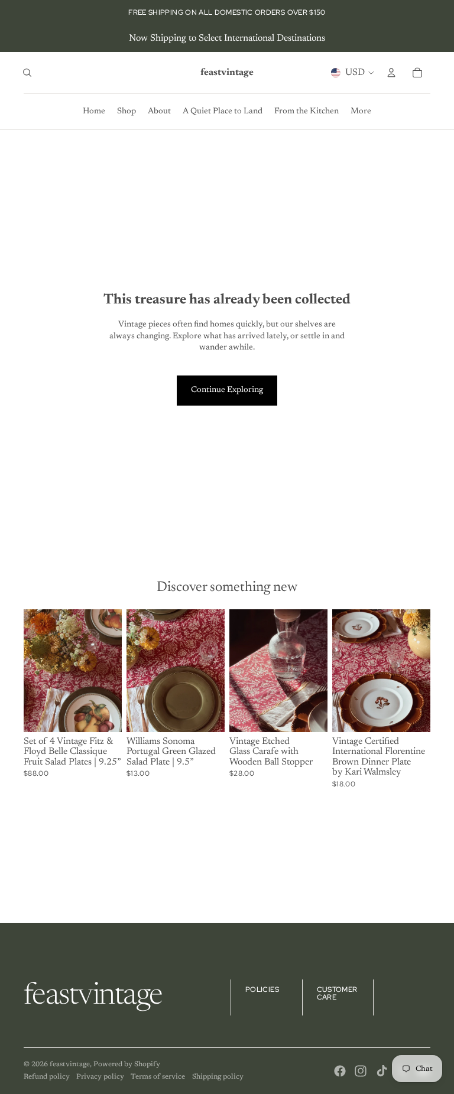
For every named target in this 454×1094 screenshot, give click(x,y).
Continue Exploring (227, 390)
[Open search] (27, 73)
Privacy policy (100, 1076)
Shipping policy (218, 1076)
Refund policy (47, 1076)
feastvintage (70, 1064)
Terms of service (158, 1076)
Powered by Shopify (126, 1064)
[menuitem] (361, 112)
